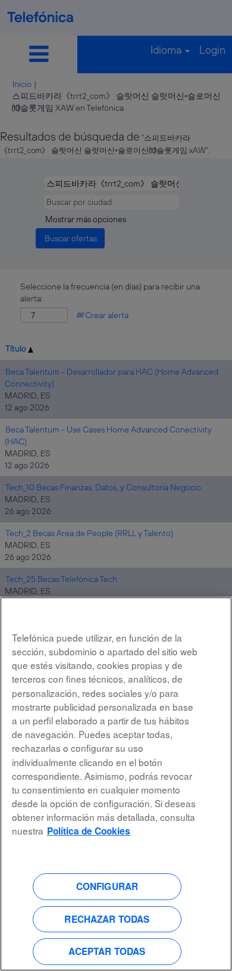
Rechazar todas (106, 919)
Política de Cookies (88, 831)
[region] (116, 784)
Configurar (107, 886)
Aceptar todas (106, 951)
